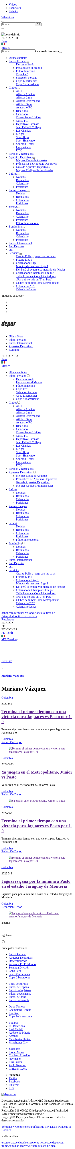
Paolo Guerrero (17, 1065)
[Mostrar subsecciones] (27, 62)
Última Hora (16, 336)
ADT (19, 90)
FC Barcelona (17, 1026)
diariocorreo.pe (23, 1145)
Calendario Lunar (26, 289)
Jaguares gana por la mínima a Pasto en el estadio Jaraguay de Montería (35, 884)
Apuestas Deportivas (21, 157)
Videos (13, 4)
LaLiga (13, 173)
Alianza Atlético (25, 94)
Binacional (22, 110)
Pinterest (14, 1084)
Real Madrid (16, 1029)
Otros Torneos (17, 1006)
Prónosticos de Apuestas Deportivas (36, 163)
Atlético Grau (24, 104)
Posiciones (22, 186)
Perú (4, 41)
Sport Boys (22, 137)
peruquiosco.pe (41, 1145)
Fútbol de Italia (17, 996)
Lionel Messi (16, 1052)
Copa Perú (22, 74)
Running (14, 349)
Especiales (15, 7)
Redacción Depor (11, 742)
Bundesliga (15, 226)
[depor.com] (8, 330)
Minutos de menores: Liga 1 (32, 266)
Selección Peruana (26, 77)
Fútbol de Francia (19, 1000)
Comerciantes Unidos (28, 117)
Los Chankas (23, 130)
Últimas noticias (18, 57)
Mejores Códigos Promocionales (34, 170)
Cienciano (22, 114)
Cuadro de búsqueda (47, 51)
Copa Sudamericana (27, 84)
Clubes (13, 87)
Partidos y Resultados (21, 153)
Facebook (14, 1081)
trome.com (7, 1145)
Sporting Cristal (25, 143)
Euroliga (14, 1013)
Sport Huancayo (25, 140)
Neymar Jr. (15, 1058)
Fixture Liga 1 (24, 259)
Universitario (23, 147)
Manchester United (20, 1039)
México (5, 47)
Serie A (13, 206)
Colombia (7, 697)
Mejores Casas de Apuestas (31, 160)
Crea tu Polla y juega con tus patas (36, 256)
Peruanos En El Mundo (22, 964)
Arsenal (13, 1035)
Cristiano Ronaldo (19, 1055)
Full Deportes (16, 246)
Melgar (20, 133)
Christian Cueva (18, 1068)
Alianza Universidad (28, 100)
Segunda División (19, 967)
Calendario (22, 183)
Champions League (20, 1009)
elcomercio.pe (9, 1142)
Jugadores (14, 1048)
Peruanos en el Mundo (29, 67)
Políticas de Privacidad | (44, 1126)
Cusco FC (22, 120)
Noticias (20, 176)
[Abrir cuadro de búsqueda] (2, 21)
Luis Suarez (15, 1062)
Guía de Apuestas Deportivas (33, 167)
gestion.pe (46, 1142)
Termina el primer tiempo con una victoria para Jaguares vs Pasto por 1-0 (36, 716)
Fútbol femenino (25, 71)
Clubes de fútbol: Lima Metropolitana (37, 282)
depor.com (7, 612)
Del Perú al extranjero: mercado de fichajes (40, 269)
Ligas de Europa (18, 983)
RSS (11, 1088)
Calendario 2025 (25, 286)
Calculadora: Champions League (35, 272)
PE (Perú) (7, 632)
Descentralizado (25, 64)
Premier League (18, 190)
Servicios (14, 253)
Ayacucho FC (24, 107)
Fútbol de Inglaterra (20, 990)
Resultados (22, 180)
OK (38, 24)
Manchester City (18, 1042)
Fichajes (13, 11)
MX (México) (9, 639)
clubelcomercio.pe (28, 1142)
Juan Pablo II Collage (28, 127)
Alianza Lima (24, 97)
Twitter (13, 1078)
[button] (37, 626)
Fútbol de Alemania (20, 993)
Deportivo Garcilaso (27, 124)
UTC (19, 150)
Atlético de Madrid (19, 1032)
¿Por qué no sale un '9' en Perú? (34, 279)
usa (11, 249)
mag (53, 1145)
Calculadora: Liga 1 (27, 262)
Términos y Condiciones (27, 612)
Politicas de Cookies (25, 616)
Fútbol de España (19, 987)
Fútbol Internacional (27, 223)
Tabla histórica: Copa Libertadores (36, 276)
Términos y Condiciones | (16, 1126)
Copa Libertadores (26, 81)
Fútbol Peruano (17, 61)
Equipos (13, 1022)
